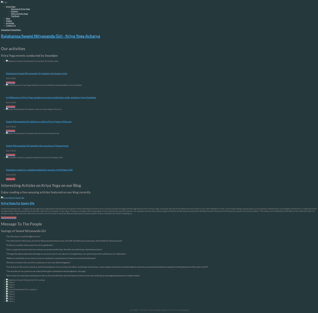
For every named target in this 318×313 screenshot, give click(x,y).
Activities (10, 23)
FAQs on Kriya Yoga (19, 13)
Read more (10, 82)
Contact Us (11, 25)
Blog (8, 18)
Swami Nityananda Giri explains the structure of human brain (37, 145)
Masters (14, 11)
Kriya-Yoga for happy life (17, 203)
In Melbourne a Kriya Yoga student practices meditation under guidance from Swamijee (51, 97)
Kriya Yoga (10, 6)
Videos (9, 21)
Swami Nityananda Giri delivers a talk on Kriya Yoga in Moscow (38, 121)
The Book (15, 16)
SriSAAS (185, 310)
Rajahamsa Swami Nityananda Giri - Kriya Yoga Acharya (50, 36)
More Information (8, 218)
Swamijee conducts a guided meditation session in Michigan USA (39, 170)
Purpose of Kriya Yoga (20, 9)
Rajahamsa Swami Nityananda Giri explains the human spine (36, 73)
